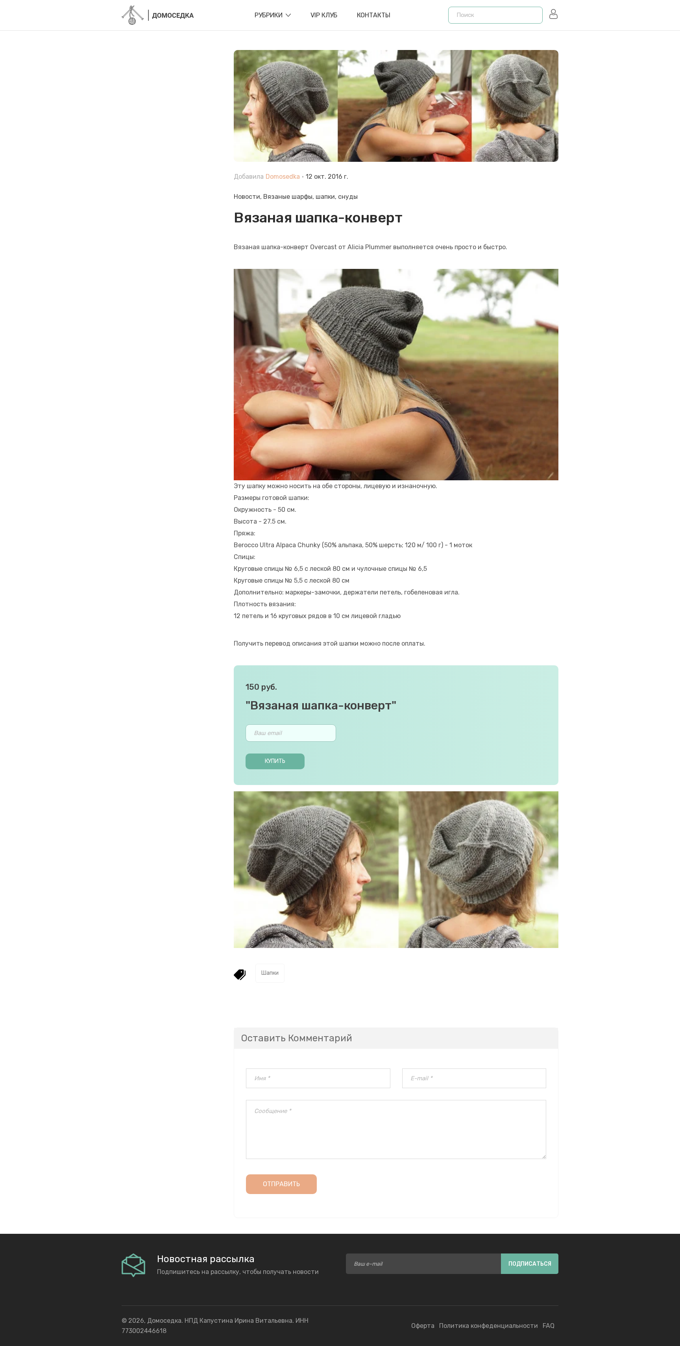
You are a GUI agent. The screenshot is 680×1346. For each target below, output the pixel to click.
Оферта (422, 1325)
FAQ (548, 1325)
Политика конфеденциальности (488, 1325)
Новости (247, 196)
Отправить (281, 1184)
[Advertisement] (172, 228)
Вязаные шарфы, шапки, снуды (310, 196)
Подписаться (529, 1264)
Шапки (270, 973)
